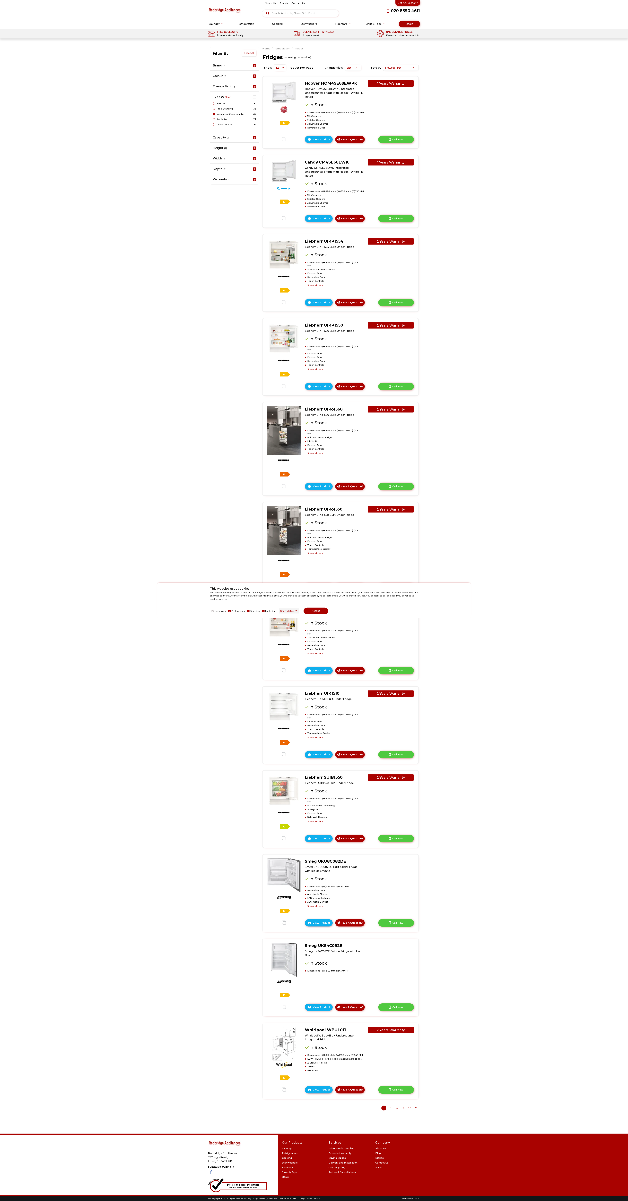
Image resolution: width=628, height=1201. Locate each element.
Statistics (255, 611)
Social (378, 1167)
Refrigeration (246, 23)
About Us (380, 1148)
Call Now (397, 139)
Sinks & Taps (374, 23)
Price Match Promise (341, 1148)
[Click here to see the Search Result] (267, 13)
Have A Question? (352, 139)
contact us (298, 3)
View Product (323, 140)
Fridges (299, 48)
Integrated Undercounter (230, 114)
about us (270, 3)
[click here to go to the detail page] (284, 92)
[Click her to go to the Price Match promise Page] (237, 1184)
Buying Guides (337, 1157)
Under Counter (225, 124)
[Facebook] (211, 1172)
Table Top (222, 119)
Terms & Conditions (268, 1198)
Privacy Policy (251, 1198)
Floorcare (341, 23)
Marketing (270, 611)
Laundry (214, 23)
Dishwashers (309, 23)
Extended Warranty (340, 1153)
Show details (287, 611)
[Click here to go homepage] (224, 8)
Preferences (238, 611)
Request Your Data (287, 1198)
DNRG (417, 1198)
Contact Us (381, 1162)
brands (283, 3)
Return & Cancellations (342, 1172)
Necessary (220, 611)
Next (411, 1107)
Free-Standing (225, 108)
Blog (378, 1153)
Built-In (221, 103)
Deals (409, 24)
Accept (316, 610)
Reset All (249, 53)
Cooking (277, 23)
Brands (379, 1157)
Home (266, 48)
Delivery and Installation (343, 1162)
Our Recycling (337, 1167)
